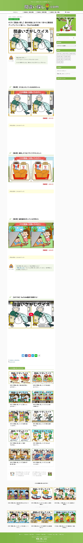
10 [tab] (47, 507)
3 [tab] (38, 507)
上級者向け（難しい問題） (55, 12)
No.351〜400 (60, 61)
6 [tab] (42, 507)
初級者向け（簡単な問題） (29, 12)
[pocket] (29, 355)
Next (74, 495)
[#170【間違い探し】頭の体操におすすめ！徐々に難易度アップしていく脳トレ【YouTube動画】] (32, 355)
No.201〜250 (67, 56)
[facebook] (26, 355)
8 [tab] (45, 507)
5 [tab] (41, 507)
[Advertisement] (31, 75)
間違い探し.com (20, 267)
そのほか (68, 12)
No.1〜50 (59, 53)
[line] (36, 355)
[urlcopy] (39, 355)
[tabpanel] (18, 495)
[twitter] (23, 355)
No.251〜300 (60, 59)
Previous (8, 495)
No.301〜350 (67, 59)
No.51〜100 (65, 53)
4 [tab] (40, 507)
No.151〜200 (12, 361)
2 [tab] (37, 507)
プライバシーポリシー (61, 70)
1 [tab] (36, 507)
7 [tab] (43, 507)
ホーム (16, 12)
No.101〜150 (72, 53)
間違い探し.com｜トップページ (63, 73)
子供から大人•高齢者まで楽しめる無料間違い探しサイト (41, 536)
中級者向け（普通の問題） (42, 12)
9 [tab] (46, 507)
